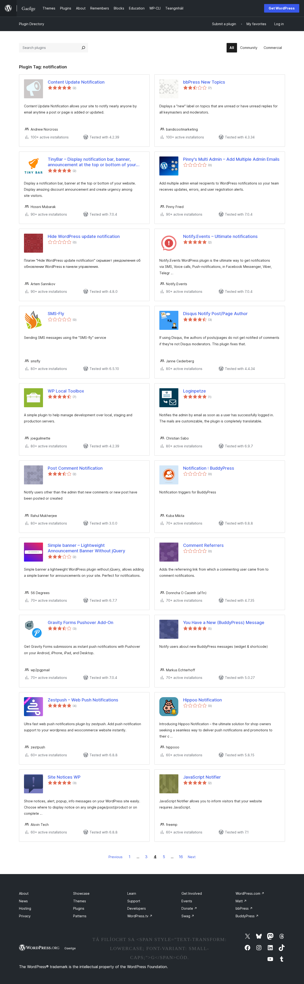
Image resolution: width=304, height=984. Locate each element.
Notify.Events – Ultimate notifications (220, 236)
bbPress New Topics (204, 82)
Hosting (25, 908)
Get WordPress (282, 8)
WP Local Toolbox (66, 390)
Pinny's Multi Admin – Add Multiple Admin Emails (231, 159)
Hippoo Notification (202, 699)
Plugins (78, 908)
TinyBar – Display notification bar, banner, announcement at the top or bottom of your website (92, 162)
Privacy (25, 916)
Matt (241, 901)
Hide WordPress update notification (84, 236)
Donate (189, 908)
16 (181, 856)
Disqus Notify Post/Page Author (215, 313)
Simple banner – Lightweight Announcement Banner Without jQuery (86, 548)
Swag (187, 916)
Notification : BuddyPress (208, 468)
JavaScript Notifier (202, 777)
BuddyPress (247, 916)
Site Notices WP (64, 777)
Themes (79, 901)
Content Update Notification (76, 82)
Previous (116, 857)
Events (186, 901)
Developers (136, 908)
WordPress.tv (139, 916)
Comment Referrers (203, 545)
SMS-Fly (56, 313)
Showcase (81, 893)
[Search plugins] (83, 47)
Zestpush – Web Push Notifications (83, 699)
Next (191, 857)
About (23, 893)
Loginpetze (194, 390)
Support (133, 901)
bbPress (244, 908)
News (23, 901)
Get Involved (191, 893)
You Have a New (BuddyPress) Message (223, 622)
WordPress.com (250, 893)
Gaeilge (70, 948)
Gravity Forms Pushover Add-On (80, 622)
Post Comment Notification (75, 468)
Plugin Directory (31, 24)
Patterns (79, 916)
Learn (131, 893)
